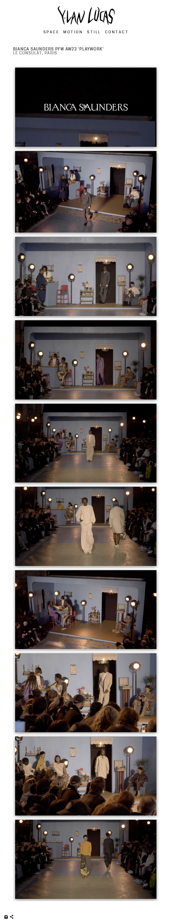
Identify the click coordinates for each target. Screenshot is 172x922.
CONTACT (117, 32)
